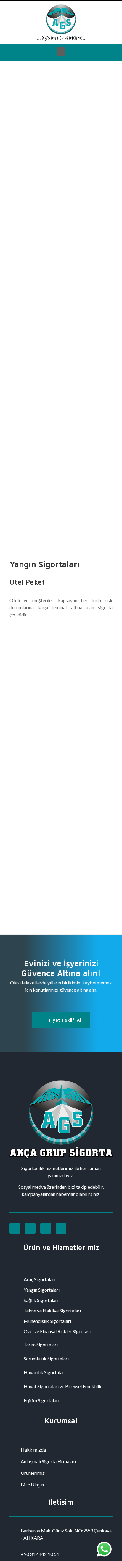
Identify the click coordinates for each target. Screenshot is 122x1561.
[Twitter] (45, 1228)
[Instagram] (14, 1228)
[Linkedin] (61, 1228)
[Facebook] (30, 1228)
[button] (61, 51)
